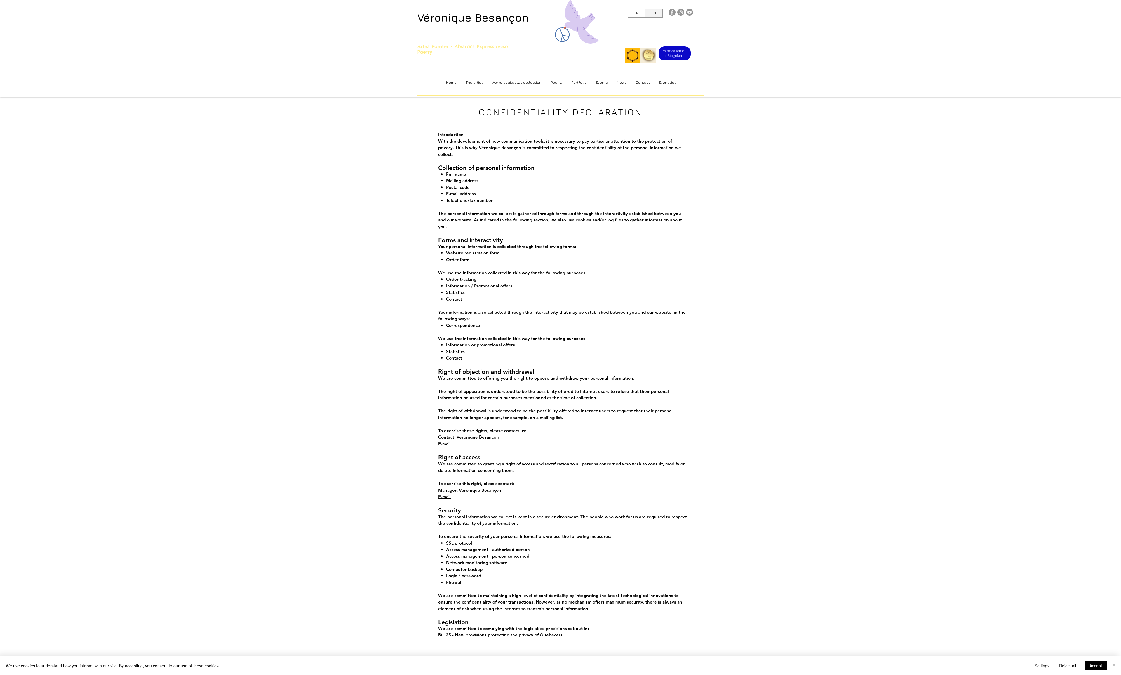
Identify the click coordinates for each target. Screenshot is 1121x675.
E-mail (444, 443)
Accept (1095, 666)
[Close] (1113, 665)
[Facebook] (672, 12)
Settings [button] (1042, 666)
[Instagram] (680, 12)
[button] (516, 82)
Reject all (1067, 666)
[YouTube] (689, 12)
